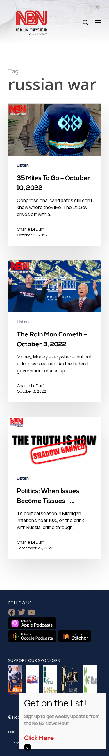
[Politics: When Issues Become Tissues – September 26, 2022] (54, 488)
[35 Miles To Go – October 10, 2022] (54, 175)
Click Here (39, 738)
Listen (23, 165)
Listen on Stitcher (74, 636)
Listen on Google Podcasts (32, 636)
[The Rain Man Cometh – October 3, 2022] (54, 331)
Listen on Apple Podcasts (32, 623)
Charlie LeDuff (30, 229)
